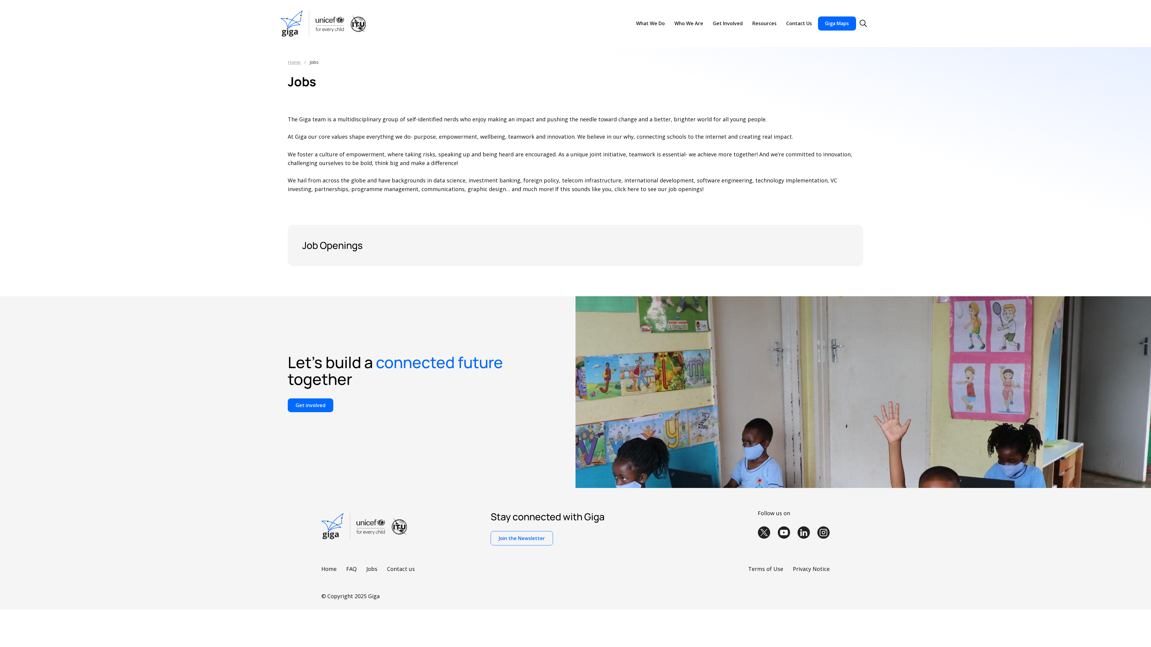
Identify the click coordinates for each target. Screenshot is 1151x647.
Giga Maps (837, 23)
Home (294, 62)
